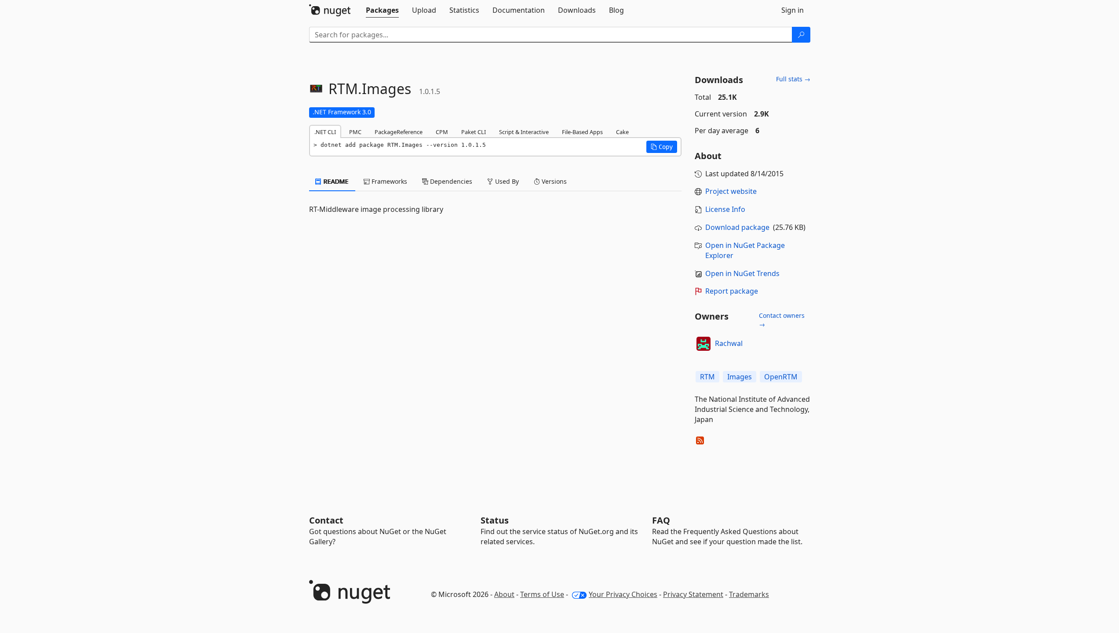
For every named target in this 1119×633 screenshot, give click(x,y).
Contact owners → (782, 319)
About (504, 594)
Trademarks (749, 594)
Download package (737, 227)
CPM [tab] (442, 132)
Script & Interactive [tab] (524, 132)
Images (739, 377)
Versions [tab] (553, 181)
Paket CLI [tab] (473, 132)
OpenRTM (781, 377)
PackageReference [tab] (399, 132)
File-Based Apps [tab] (582, 132)
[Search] (801, 35)
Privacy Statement (693, 594)
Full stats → (793, 79)
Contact (326, 520)
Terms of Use (542, 594)
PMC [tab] (355, 132)
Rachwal (729, 343)
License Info (725, 209)
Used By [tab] (506, 181)
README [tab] (335, 181)
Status (495, 520)
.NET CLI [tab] (325, 132)
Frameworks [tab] (388, 181)
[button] (661, 147)
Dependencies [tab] (450, 181)
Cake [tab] (622, 132)
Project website (731, 191)
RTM (707, 377)
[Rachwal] (703, 344)
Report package (731, 291)
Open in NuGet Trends (742, 273)
